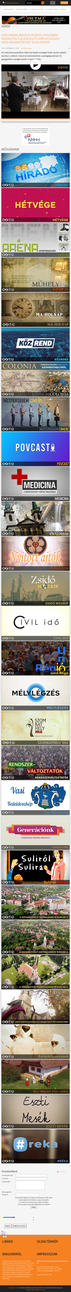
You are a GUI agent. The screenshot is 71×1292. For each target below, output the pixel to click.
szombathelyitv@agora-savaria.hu (50, 1271)
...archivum (63, 9)
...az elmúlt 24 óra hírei (36, 9)
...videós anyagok (8, 9)
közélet (23, 48)
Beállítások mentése (19, 1226)
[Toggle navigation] (52, 3)
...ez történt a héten (51, 9)
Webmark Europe (40, 1290)
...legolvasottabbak (21, 9)
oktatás (29, 48)
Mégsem (8, 1226)
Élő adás (64, 3)
